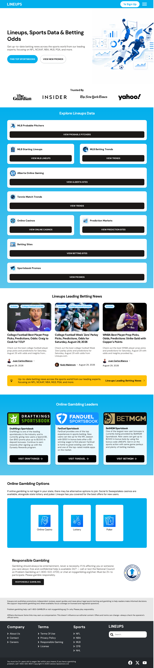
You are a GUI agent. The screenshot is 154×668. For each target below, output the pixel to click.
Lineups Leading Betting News (123, 380)
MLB (78, 642)
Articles (14, 306)
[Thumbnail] (29, 317)
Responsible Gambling (28, 582)
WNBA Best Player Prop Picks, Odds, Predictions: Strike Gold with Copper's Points (124, 338)
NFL (78, 633)
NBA (78, 637)
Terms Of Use (47, 633)
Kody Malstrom (68, 365)
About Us (15, 633)
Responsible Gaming (51, 642)
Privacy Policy (48, 637)
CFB (78, 646)
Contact (14, 637)
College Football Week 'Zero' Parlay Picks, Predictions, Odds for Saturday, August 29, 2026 (76, 338)
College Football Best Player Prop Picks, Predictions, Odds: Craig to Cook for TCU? (27, 338)
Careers (14, 642)
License (44, 646)
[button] (145, 4)
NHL (78, 650)
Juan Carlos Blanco (22, 361)
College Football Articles (32, 306)
